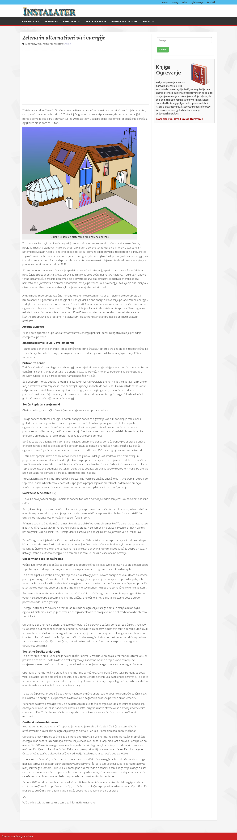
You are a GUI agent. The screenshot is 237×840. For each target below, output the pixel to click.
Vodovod (51, 21)
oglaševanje (197, 2)
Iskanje (163, 49)
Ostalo (67, 43)
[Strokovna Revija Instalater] (68, 11)
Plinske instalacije (124, 21)
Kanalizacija (71, 21)
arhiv (184, 2)
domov (164, 2)
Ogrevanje (29, 21)
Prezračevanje (96, 21)
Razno (147, 21)
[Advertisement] (85, 76)
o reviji (175, 2)
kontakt (211, 2)
